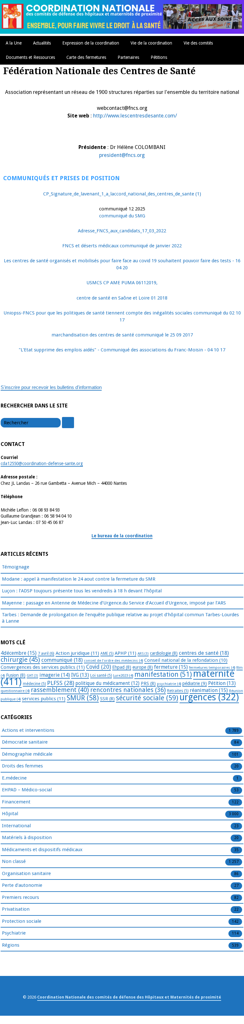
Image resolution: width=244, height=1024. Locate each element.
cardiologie (164, 653)
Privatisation (16, 909)
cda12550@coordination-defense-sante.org (42, 463)
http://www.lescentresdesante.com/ (135, 116)
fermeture (171, 667)
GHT (32, 676)
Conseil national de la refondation (185, 660)
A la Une (14, 43)
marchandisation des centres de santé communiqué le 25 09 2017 (122, 335)
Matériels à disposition (27, 837)
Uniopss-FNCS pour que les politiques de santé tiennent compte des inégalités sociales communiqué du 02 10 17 (122, 316)
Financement (16, 802)
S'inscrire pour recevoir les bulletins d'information (51, 387)
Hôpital (10, 813)
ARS (143, 654)
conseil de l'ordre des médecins (113, 660)
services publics (43, 699)
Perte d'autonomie (22, 885)
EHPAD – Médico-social (27, 790)
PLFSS (60, 683)
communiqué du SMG (122, 216)
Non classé (14, 861)
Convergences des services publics (43, 667)
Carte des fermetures (86, 57)
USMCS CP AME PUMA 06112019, (122, 283)
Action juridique (77, 653)
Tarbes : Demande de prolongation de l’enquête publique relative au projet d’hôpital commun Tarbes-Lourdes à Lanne (120, 618)
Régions (10, 945)
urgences (209, 697)
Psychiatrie (14, 933)
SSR (107, 698)
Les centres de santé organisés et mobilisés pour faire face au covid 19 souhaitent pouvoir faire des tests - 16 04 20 (122, 264)
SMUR (83, 698)
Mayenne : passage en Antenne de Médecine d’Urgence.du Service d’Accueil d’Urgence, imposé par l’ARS (114, 603)
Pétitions (159, 57)
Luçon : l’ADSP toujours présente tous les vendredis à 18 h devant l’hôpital (82, 591)
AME (106, 653)
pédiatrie (194, 683)
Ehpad (121, 667)
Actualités (42, 43)
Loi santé (101, 675)
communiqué (62, 660)
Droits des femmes (22, 766)
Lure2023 (123, 675)
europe (142, 667)
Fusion (15, 675)
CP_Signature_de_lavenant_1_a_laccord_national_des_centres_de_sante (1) (122, 194)
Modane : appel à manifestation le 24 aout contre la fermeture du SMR (78, 579)
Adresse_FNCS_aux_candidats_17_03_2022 (122, 231)
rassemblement (60, 690)
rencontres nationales (128, 690)
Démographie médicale (27, 754)
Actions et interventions (28, 730)
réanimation (209, 690)
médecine (34, 683)
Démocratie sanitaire (25, 742)
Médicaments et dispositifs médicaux (42, 849)
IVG (80, 675)
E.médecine (14, 778)
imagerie (54, 675)
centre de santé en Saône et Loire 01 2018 (122, 298)
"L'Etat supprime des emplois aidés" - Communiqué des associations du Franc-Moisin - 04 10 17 (122, 350)
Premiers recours (20, 897)
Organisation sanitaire (26, 873)
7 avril (46, 653)
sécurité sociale (147, 698)
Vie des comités (198, 43)
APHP (125, 653)
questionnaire (15, 691)
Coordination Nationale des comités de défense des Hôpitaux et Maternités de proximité (129, 997)
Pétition (222, 683)
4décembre (19, 653)
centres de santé (204, 653)
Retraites (177, 691)
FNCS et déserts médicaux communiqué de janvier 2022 (122, 246)
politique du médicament (107, 683)
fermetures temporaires (212, 667)
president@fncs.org (122, 155)
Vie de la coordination (151, 43)
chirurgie (20, 659)
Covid (98, 667)
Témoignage (15, 567)
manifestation (163, 674)
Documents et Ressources (30, 57)
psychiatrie (169, 683)
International (16, 826)
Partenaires (128, 57)
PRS (148, 683)
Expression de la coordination (90, 43)
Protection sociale (21, 921)
